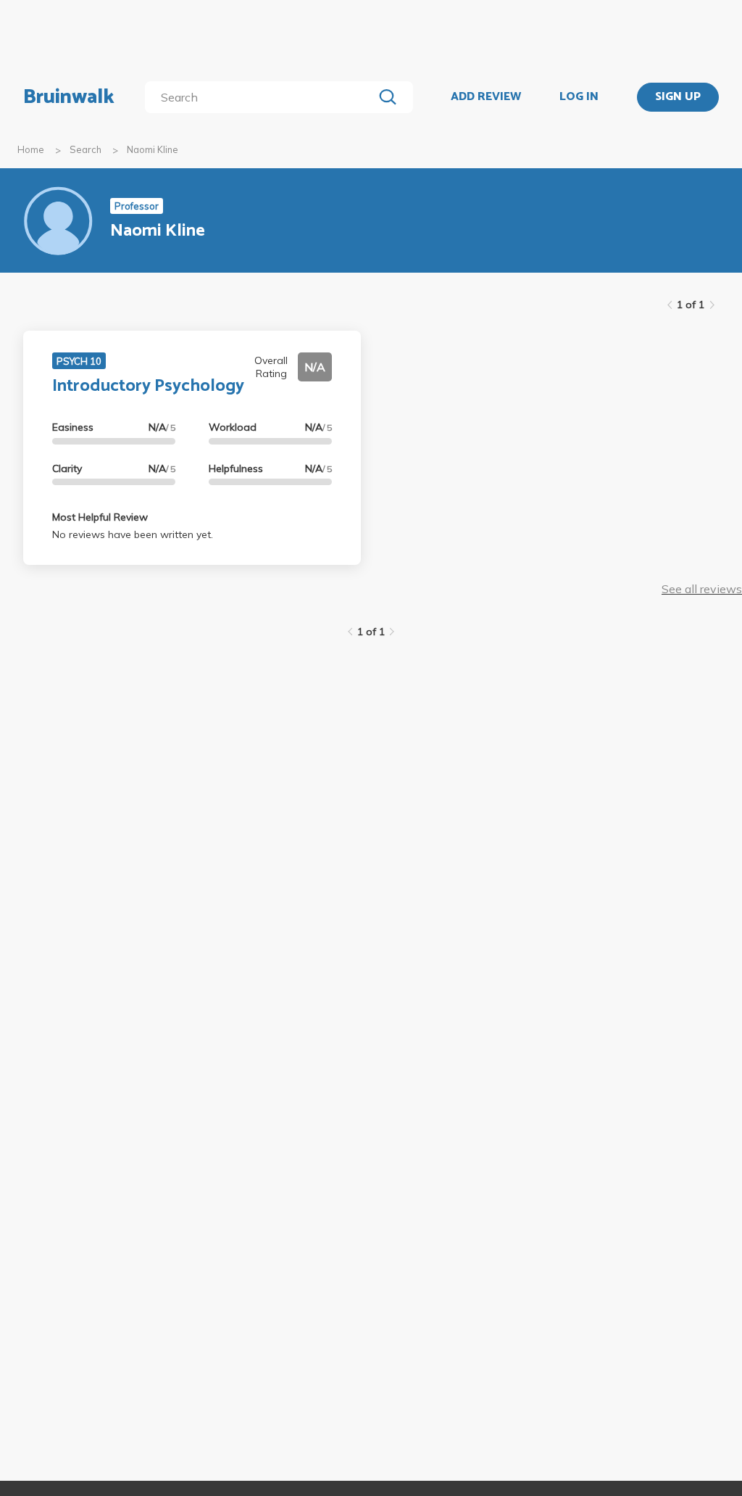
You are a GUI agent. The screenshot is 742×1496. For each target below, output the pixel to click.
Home (30, 149)
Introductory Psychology (148, 386)
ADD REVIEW (486, 97)
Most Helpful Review (100, 517)
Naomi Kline (152, 149)
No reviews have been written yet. (132, 534)
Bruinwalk (68, 97)
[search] (262, 97)
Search (85, 149)
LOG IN (579, 97)
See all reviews (702, 589)
